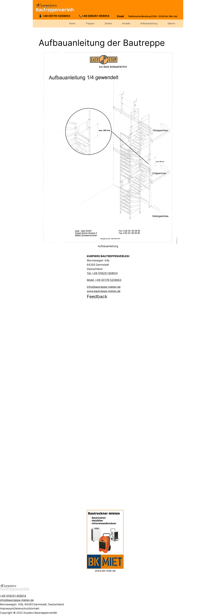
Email (120, 16)
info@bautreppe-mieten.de (103, 286)
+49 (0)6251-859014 (13, 595)
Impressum (7, 608)
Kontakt (126, 23)
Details (108, 23)
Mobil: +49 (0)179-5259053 (104, 279)
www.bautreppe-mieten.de (103, 291)
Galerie (171, 23)
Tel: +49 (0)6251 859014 (102, 273)
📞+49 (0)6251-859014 (94, 15)
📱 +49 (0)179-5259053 (54, 15)
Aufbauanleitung (148, 23)
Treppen (90, 23)
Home (72, 23)
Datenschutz (22, 608)
